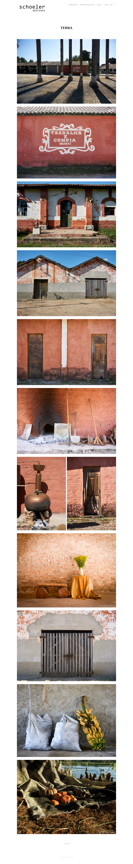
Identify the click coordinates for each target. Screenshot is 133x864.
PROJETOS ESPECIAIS (87, 5)
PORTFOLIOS (73, 5)
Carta (106, 5)
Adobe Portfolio (69, 857)
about (99, 5)
